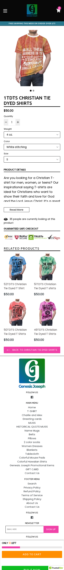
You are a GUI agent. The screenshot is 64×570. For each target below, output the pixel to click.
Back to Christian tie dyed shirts (34, 350)
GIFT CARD (32, 469)
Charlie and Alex (32, 415)
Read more (16, 209)
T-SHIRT (32, 411)
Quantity (8, 116)
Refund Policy (32, 491)
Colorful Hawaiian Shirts (32, 461)
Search (32, 483)
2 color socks (32, 442)
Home (32, 407)
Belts (32, 434)
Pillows (32, 438)
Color (7, 141)
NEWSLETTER (32, 523)
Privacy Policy (32, 487)
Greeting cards (32, 419)
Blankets (32, 450)
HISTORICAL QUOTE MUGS (32, 426)
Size (6, 153)
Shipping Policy (32, 499)
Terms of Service (32, 495)
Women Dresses (32, 446)
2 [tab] (33, 91)
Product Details (15, 169)
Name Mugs (32, 430)
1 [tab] (31, 91)
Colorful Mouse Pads (32, 457)
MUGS (32, 423)
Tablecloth (32, 454)
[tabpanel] (32, 59)
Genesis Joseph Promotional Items (32, 465)
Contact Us (32, 473)
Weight (8, 129)
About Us (32, 503)
